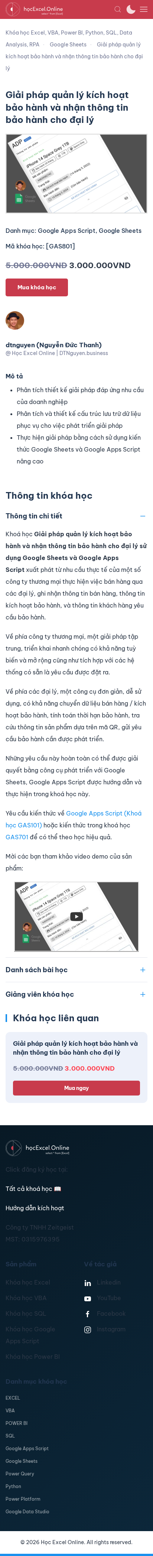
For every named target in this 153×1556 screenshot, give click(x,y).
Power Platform (23, 1499)
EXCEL (13, 1398)
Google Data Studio (27, 1511)
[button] (117, 9)
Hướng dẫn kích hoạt (35, 1208)
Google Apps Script (27, 1448)
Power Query (20, 1474)
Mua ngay (76, 1088)
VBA (10, 1410)
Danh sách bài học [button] (37, 970)
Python (13, 1486)
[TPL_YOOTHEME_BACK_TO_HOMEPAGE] (60, 9)
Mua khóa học (36, 287)
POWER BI (16, 1423)
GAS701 (17, 837)
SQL (10, 1436)
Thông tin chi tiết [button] (34, 516)
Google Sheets (22, 1461)
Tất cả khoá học (33, 1188)
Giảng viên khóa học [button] (40, 994)
